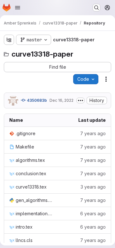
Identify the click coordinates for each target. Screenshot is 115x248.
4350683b (36, 100)
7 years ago (93, 133)
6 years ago (93, 213)
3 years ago (93, 186)
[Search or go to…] (96, 7)
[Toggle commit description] (80, 100)
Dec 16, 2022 (61, 100)
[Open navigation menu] (17, 8)
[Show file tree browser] (9, 40)
